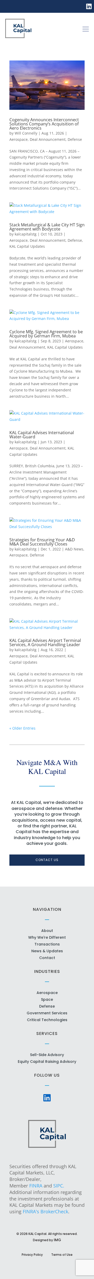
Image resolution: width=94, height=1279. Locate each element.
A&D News (74, 549)
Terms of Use (62, 1254)
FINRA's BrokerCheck (45, 1211)
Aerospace (18, 139)
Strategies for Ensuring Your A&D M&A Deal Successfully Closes (42, 542)
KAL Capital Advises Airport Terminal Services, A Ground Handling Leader (45, 642)
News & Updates (47, 951)
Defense (75, 139)
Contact (47, 957)
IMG (57, 1239)
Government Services (47, 1013)
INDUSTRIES (47, 971)
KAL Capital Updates (27, 246)
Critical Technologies (47, 1019)
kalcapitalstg (26, 234)
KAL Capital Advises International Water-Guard (41, 435)
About (47, 930)
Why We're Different (47, 937)
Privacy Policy (32, 1254)
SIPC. (58, 1186)
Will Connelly (26, 133)
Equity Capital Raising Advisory (47, 1061)
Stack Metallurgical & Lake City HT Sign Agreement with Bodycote (47, 227)
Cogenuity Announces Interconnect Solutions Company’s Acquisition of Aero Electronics (44, 124)
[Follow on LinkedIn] (89, 6)
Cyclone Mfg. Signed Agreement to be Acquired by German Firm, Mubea (46, 334)
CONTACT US (47, 860)
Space (47, 999)
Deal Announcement (48, 139)
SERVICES (47, 1033)
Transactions (47, 944)
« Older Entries (22, 728)
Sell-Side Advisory (47, 1054)
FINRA (35, 1186)
